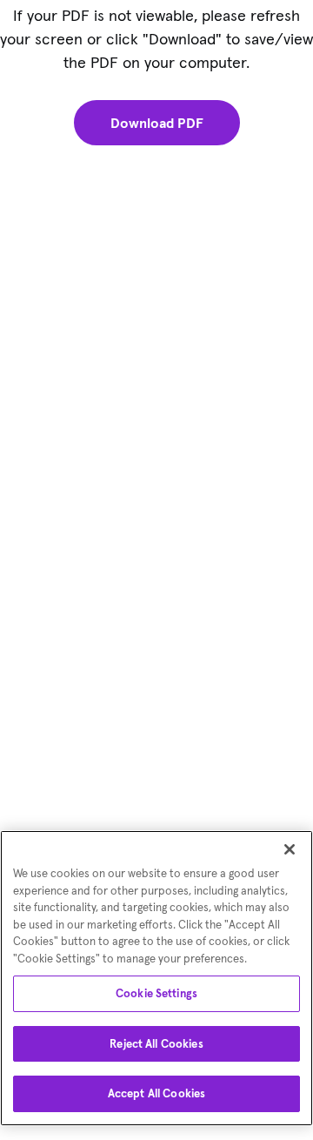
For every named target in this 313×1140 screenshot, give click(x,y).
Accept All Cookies (156, 1093)
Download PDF (156, 122)
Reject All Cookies (156, 1043)
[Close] (289, 849)
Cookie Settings (156, 993)
